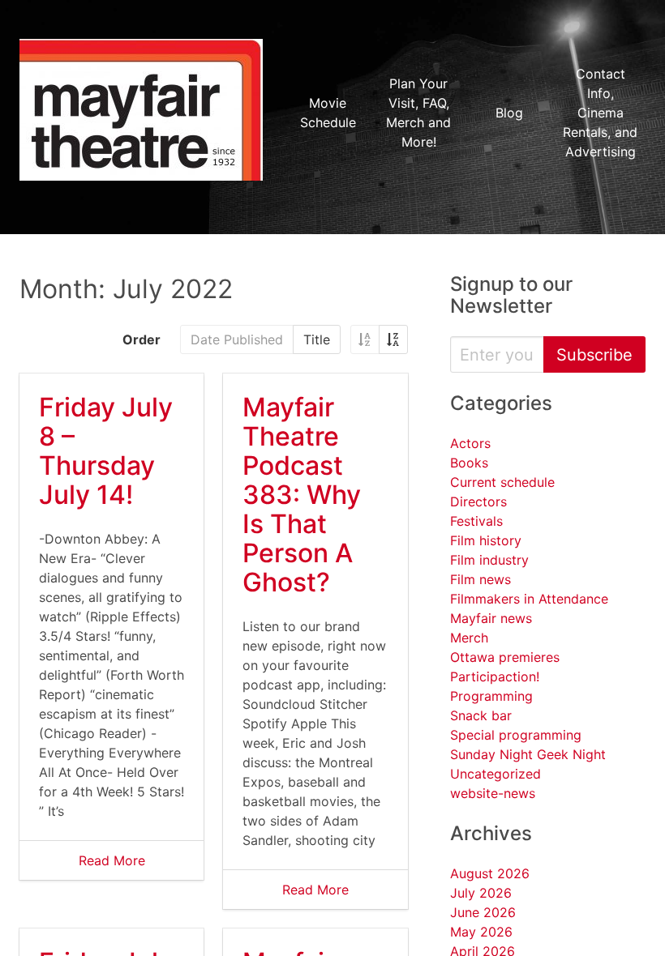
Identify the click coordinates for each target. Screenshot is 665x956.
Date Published (237, 339)
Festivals (476, 521)
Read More (112, 860)
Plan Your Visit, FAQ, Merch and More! (418, 112)
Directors (478, 501)
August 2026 (490, 873)
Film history (485, 540)
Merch (469, 638)
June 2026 (483, 912)
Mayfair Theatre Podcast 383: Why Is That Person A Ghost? (301, 494)
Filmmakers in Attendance (529, 599)
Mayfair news (491, 618)
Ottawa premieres (505, 657)
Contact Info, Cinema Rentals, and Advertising (600, 113)
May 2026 (481, 932)
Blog (509, 113)
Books (469, 463)
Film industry (489, 560)
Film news (480, 579)
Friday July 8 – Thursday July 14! (106, 450)
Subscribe (594, 355)
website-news (492, 793)
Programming (491, 696)
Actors (470, 443)
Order (141, 339)
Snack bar (481, 715)
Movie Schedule (328, 112)
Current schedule (502, 482)
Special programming (515, 735)
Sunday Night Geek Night (528, 754)
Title (316, 339)
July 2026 (481, 893)
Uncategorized (495, 774)
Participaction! (494, 676)
